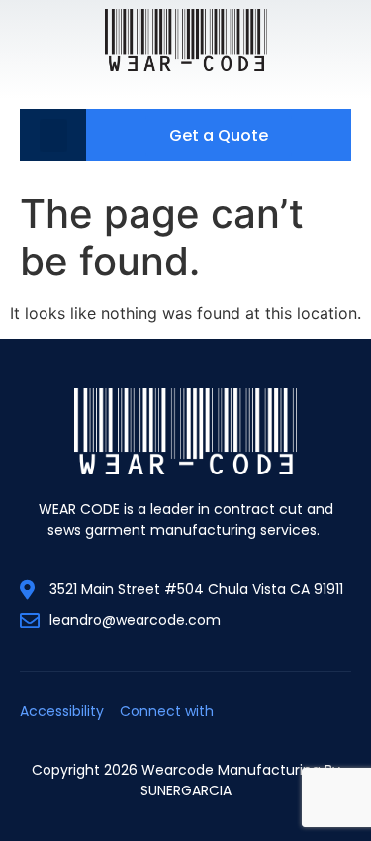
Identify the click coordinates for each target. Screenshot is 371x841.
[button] (53, 135)
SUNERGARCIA (186, 790)
